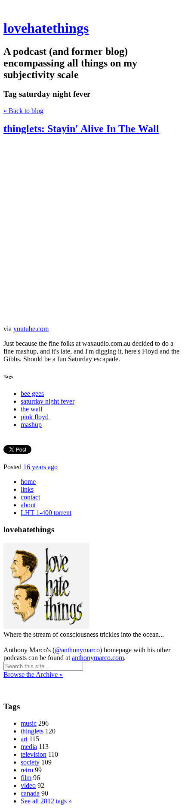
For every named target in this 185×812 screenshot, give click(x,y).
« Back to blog (23, 110)
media (29, 746)
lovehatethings (46, 28)
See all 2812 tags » (46, 801)
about (28, 505)
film (26, 777)
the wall (31, 409)
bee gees (32, 393)
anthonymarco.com (98, 657)
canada (30, 793)
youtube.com (31, 328)
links (27, 489)
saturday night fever (47, 401)
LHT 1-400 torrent (46, 512)
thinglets (32, 731)
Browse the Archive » (33, 674)
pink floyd (35, 416)
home (28, 481)
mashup (31, 424)
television (33, 754)
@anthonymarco (77, 650)
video (28, 785)
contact (30, 497)
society (30, 762)
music (29, 723)
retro (27, 770)
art (24, 738)
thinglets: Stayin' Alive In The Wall (81, 128)
